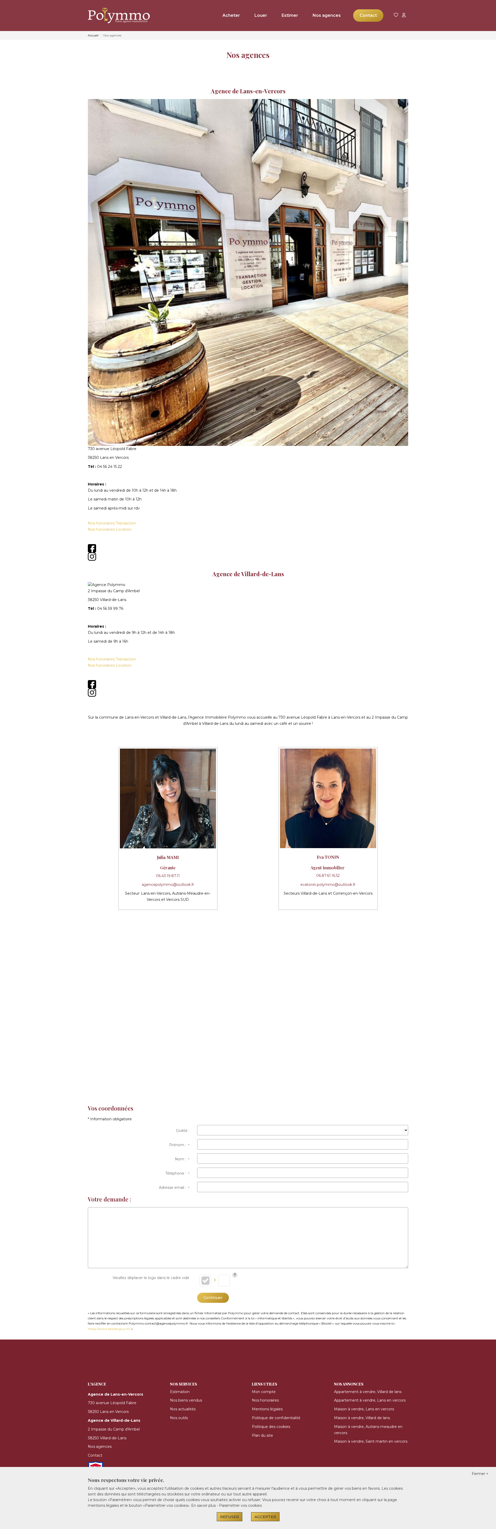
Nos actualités (183, 1409)
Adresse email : (174, 1187)
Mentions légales (267, 1409)
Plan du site (262, 1435)
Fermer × (480, 1473)
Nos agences (327, 15)
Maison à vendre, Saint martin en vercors (370, 1441)
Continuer (213, 1297)
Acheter (231, 15)
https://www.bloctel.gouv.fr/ (109, 1329)
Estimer (290, 15)
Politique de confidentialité (276, 1418)
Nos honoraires (265, 1400)
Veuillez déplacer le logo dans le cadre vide (151, 1277)
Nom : (182, 1159)
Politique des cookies (271, 1426)
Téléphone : (177, 1173)
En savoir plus (204, 1505)
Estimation (180, 1391)
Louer (260, 15)
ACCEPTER (265, 1516)
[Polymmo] (114, 15)
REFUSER (229, 1516)
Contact (368, 15)
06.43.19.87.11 (168, 875)
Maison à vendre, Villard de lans (362, 1418)
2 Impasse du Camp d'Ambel (114, 1429)
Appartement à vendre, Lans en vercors (370, 1400)
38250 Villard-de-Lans (107, 1438)
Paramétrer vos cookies (240, 1505)
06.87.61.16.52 (328, 875)
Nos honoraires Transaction (112, 523)
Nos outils (179, 1418)
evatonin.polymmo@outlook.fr (327, 884)
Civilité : (182, 1130)
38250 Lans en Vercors (108, 1411)
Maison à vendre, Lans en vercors (364, 1409)
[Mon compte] (404, 15)
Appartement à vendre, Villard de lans (367, 1391)
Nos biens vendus (186, 1400)
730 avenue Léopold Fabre (112, 1403)
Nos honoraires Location (109, 529)
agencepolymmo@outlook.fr (168, 884)
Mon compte (264, 1391)
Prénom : (179, 1145)
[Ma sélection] (396, 15)
